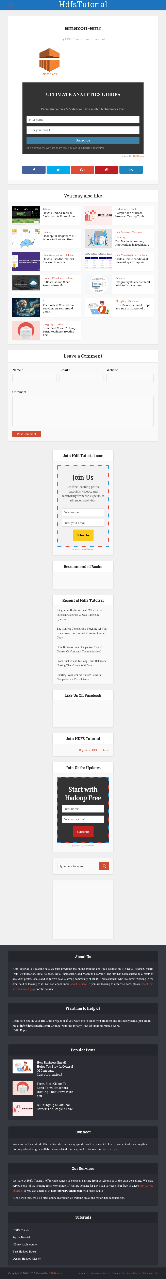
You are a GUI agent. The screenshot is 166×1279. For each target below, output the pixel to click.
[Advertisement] (83, 909)
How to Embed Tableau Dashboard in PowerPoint (59, 214)
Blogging (120, 301)
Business (120, 278)
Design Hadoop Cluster (27, 1258)
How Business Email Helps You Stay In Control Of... (132, 306)
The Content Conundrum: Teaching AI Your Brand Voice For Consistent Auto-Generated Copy (82, 633)
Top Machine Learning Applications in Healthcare (132, 242)
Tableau (47, 209)
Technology (122, 209)
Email (65, 369)
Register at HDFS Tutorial (94, 750)
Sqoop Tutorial (21, 1237)
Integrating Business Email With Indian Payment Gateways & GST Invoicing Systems (79, 614)
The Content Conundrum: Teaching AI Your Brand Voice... (58, 308)
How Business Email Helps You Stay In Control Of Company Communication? (55, 1068)
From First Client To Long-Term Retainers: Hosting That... (59, 331)
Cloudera (57, 278)
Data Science (122, 232)
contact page (110, 1149)
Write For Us (133, 1273)
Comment (19, 391)
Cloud (46, 278)
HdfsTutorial (83, 4)
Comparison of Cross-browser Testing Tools (129, 214)
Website (112, 369)
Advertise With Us (100, 1273)
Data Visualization (53, 255)
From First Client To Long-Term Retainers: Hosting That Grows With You (55, 1090)
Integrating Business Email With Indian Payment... (132, 283)
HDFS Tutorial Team (77, 39)
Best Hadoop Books (24, 1251)
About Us (83, 1273)
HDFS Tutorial (21, 1230)
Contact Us (119, 1273)
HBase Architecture (25, 1244)
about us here (78, 984)
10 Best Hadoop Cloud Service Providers (56, 283)
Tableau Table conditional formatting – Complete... (131, 260)
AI (44, 301)
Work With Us (150, 1273)
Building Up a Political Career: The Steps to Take (55, 1107)
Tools (134, 209)
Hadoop (47, 232)
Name (17, 369)
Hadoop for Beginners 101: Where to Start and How (59, 237)
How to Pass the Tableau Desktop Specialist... (58, 260)
